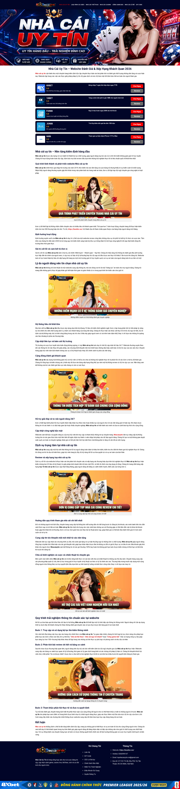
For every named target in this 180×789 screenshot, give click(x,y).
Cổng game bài (117, 4)
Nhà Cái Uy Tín (41, 760)
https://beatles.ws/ (75, 229)
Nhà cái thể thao (92, 4)
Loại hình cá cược (77, 4)
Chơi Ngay (137, 86)
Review (137, 91)
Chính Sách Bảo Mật (91, 763)
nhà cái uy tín (64, 4)
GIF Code (139, 4)
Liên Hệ (87, 752)
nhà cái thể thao (77, 637)
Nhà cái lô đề (129, 4)
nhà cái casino (105, 4)
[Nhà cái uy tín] (45, 5)
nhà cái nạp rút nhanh (93, 637)
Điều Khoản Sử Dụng (91, 771)
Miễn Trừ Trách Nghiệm (92, 767)
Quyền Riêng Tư (90, 774)
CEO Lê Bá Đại (89, 760)
